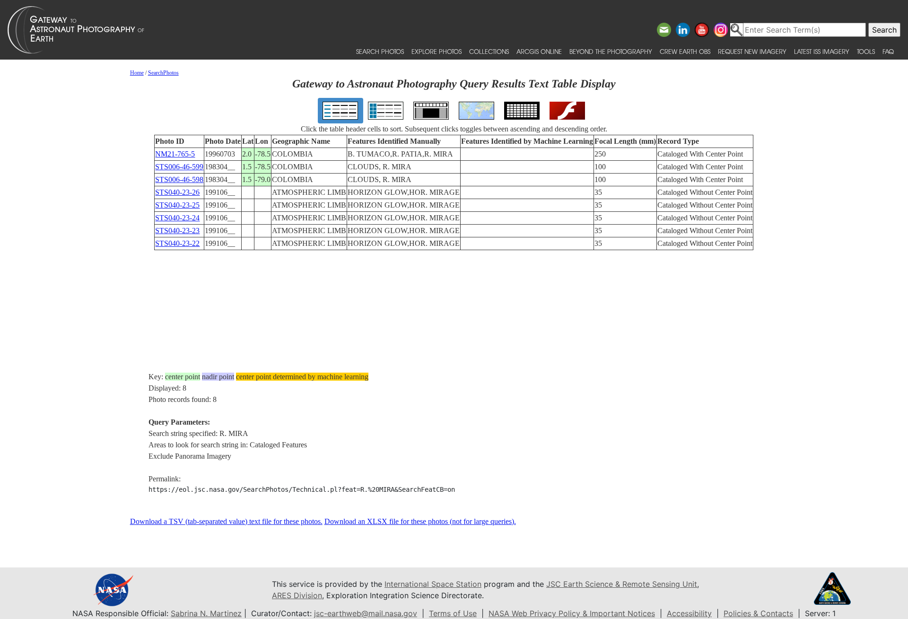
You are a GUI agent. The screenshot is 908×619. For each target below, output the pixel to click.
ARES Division (297, 595)
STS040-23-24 (177, 218)
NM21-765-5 (175, 154)
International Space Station (432, 584)
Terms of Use (453, 613)
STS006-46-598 (179, 179)
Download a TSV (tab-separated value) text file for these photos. (226, 521)
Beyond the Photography (610, 51)
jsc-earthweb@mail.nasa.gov (365, 613)
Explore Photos (436, 51)
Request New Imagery (752, 51)
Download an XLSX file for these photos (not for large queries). (420, 521)
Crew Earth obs (685, 51)
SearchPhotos (163, 73)
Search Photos (380, 51)
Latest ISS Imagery (821, 51)
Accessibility (689, 613)
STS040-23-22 (177, 243)
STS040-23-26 (177, 192)
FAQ (888, 51)
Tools (866, 51)
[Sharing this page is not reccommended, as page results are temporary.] (451, 29)
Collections (489, 51)
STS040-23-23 (177, 231)
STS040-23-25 (177, 205)
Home (137, 73)
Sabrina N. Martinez (206, 613)
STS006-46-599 (179, 167)
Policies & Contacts (758, 613)
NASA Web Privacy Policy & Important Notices (572, 613)
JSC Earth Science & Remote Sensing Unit (621, 584)
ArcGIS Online (539, 51)
